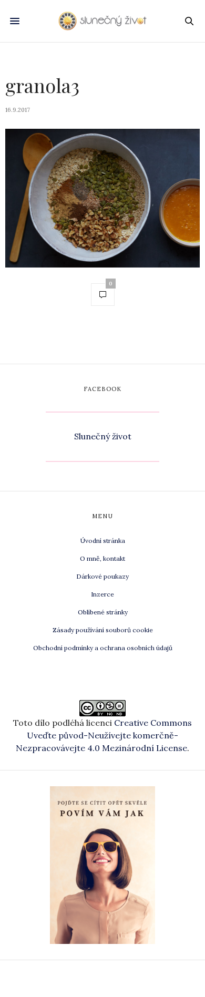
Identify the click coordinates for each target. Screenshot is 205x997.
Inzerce (102, 594)
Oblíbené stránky (103, 612)
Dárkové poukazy (102, 576)
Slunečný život (102, 436)
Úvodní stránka (102, 540)
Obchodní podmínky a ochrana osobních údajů (102, 648)
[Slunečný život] (102, 20)
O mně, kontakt (102, 558)
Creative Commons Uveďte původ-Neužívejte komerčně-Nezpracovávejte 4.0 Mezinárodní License (104, 735)
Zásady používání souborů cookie (103, 630)
